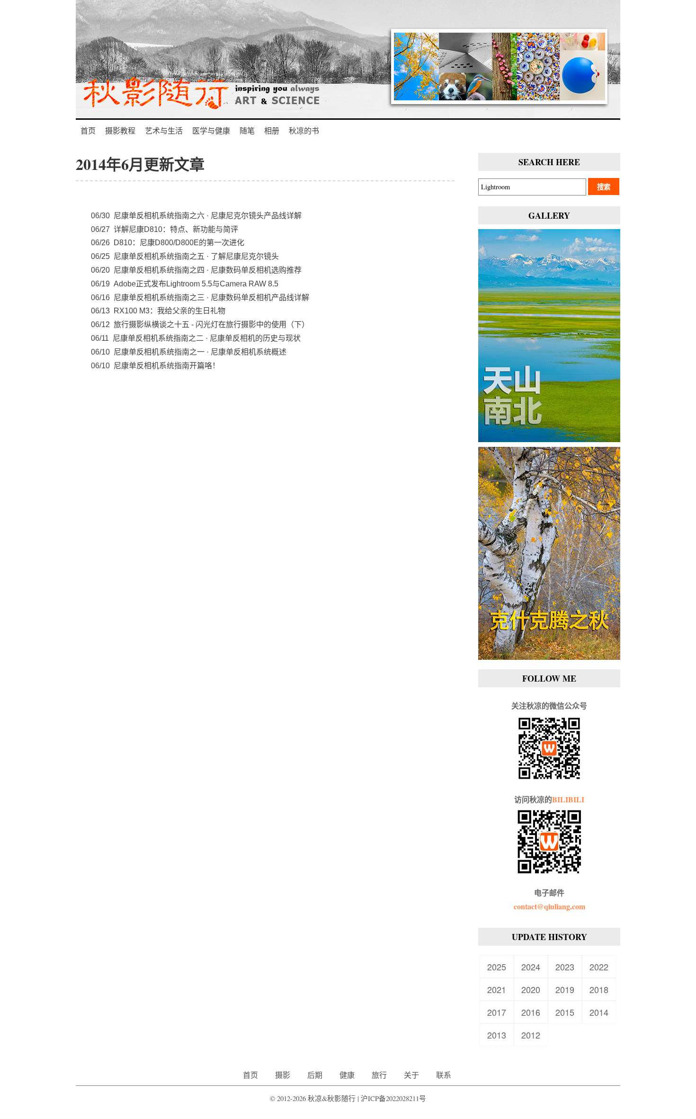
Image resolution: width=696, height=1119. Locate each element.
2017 (496, 1012)
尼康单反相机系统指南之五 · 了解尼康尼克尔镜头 (185, 256)
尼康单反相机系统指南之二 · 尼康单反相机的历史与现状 (196, 338)
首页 (88, 130)
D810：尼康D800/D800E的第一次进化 (167, 243)
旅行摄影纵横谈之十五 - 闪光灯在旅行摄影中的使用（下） (200, 324)
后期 (314, 1075)
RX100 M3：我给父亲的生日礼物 (158, 311)
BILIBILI (568, 799)
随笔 (247, 130)
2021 (496, 989)
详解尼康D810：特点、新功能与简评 (164, 229)
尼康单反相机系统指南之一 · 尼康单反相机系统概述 (188, 352)
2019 (564, 989)
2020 (530, 989)
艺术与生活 (164, 130)
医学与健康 (211, 130)
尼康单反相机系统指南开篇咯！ (155, 366)
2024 (530, 966)
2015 (564, 1012)
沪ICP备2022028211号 (393, 1098)
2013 (496, 1035)
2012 (530, 1035)
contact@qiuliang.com (549, 906)
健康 (347, 1075)
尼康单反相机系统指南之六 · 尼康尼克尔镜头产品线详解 (196, 216)
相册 (271, 130)
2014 (598, 1012)
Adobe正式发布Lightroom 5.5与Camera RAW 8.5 (184, 284)
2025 (496, 966)
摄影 (282, 1075)
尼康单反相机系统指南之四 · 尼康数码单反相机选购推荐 (196, 270)
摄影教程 (120, 130)
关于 (411, 1075)
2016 (530, 1012)
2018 (598, 989)
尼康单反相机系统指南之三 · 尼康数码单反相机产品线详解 (200, 297)
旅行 (379, 1075)
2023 (564, 966)
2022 (598, 966)
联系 (443, 1075)
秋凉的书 (304, 130)
